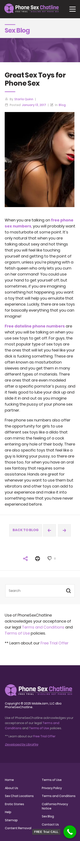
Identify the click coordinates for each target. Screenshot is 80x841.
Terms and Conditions (43, 627)
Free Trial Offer (54, 643)
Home (9, 780)
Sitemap (11, 820)
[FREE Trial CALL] (69, 831)
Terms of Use (18, 633)
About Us (11, 788)
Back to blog (26, 529)
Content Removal (18, 828)
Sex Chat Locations (19, 796)
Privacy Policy (52, 788)
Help (8, 812)
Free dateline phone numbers (35, 326)
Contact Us (50, 824)
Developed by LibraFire (21, 744)
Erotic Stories (14, 804)
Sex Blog (48, 816)
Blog (62, 105)
